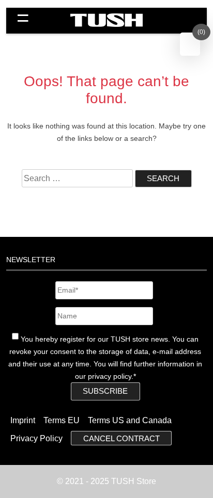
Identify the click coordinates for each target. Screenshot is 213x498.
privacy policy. (110, 376)
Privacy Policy (36, 438)
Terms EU (61, 420)
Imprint (22, 420)
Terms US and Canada (130, 420)
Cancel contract (121, 438)
